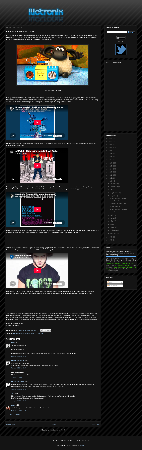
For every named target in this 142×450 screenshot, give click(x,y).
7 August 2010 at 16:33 (18, 401)
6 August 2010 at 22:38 (18, 368)
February (113, 230)
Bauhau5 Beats (128, 258)
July (112, 215)
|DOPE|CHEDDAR (112, 258)
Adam (13, 405)
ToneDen (109, 262)
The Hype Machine (129, 269)
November (114, 187)
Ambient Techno (18, 333)
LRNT (13, 343)
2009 (111, 237)
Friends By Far (129, 262)
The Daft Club (116, 269)
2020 (111, 151)
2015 (111, 166)
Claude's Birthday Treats (118, 203)
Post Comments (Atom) (57, 430)
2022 (111, 145)
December (114, 184)
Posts (111, 282)
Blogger (82, 445)
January (113, 233)
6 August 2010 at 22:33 (18, 356)
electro (33, 333)
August (113, 196)
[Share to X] (46, 330)
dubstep (27, 333)
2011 (110, 178)
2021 (111, 148)
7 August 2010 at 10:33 (18, 389)
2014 (111, 169)
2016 (111, 163)
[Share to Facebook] (48, 330)
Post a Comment (14, 415)
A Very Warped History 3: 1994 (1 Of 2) (118, 199)
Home (53, 424)
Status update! (115, 206)
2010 (111, 181)
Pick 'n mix (39, 333)
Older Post (95, 424)
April (112, 224)
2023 (111, 142)
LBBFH (113, 265)
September (114, 193)
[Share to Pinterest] (50, 330)
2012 (111, 175)
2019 (111, 154)
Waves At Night (112, 271)
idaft (107, 265)
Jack (12, 393)
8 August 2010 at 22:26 (18, 410)
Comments (113, 286)
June (112, 218)
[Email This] (41, 330)
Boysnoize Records (113, 260)
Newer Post (11, 424)
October (113, 190)
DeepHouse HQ (128, 260)
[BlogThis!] (43, 330)
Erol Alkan (118, 262)
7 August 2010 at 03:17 (18, 377)
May (112, 221)
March (112, 227)
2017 (111, 160)
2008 (111, 240)
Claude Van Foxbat (17, 360)
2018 (111, 157)
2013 (111, 172)
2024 (111, 139)
